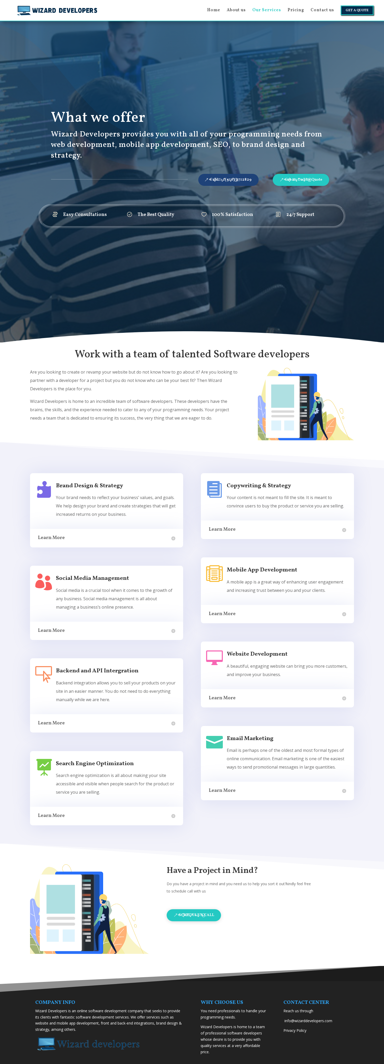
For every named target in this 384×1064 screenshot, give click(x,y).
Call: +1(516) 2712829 (231, 179)
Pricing (296, 10)
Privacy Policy (294, 1030)
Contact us (322, 10)
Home (213, 10)
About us (236, 10)
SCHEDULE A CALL (196, 915)
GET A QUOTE (357, 10)
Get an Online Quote (303, 179)
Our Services (266, 10)
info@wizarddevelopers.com (308, 1020)
